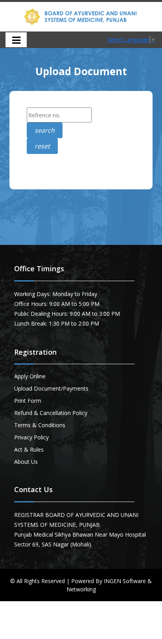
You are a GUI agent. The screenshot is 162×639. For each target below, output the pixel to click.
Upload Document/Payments (51, 388)
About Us (26, 461)
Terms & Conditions (39, 425)
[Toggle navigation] (16, 39)
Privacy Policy (31, 437)
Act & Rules (29, 449)
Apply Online (30, 376)
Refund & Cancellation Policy (50, 413)
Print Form (27, 400)
